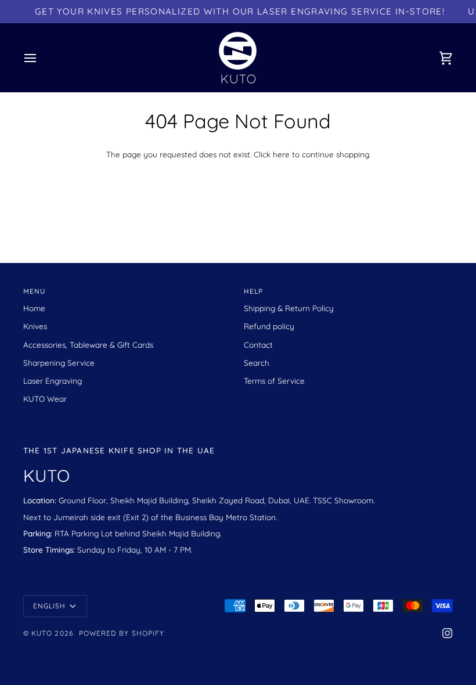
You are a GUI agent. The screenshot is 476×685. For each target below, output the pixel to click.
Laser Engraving (52, 380)
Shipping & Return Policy (289, 308)
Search (256, 362)
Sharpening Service (59, 362)
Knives (35, 326)
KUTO (41, 633)
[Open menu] (40, 57)
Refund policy (269, 326)
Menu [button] (34, 291)
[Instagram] (447, 633)
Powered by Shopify (121, 633)
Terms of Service (274, 380)
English (49, 605)
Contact (258, 344)
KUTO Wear (45, 398)
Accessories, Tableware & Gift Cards (88, 344)
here (281, 154)
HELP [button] (253, 291)
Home (34, 308)
